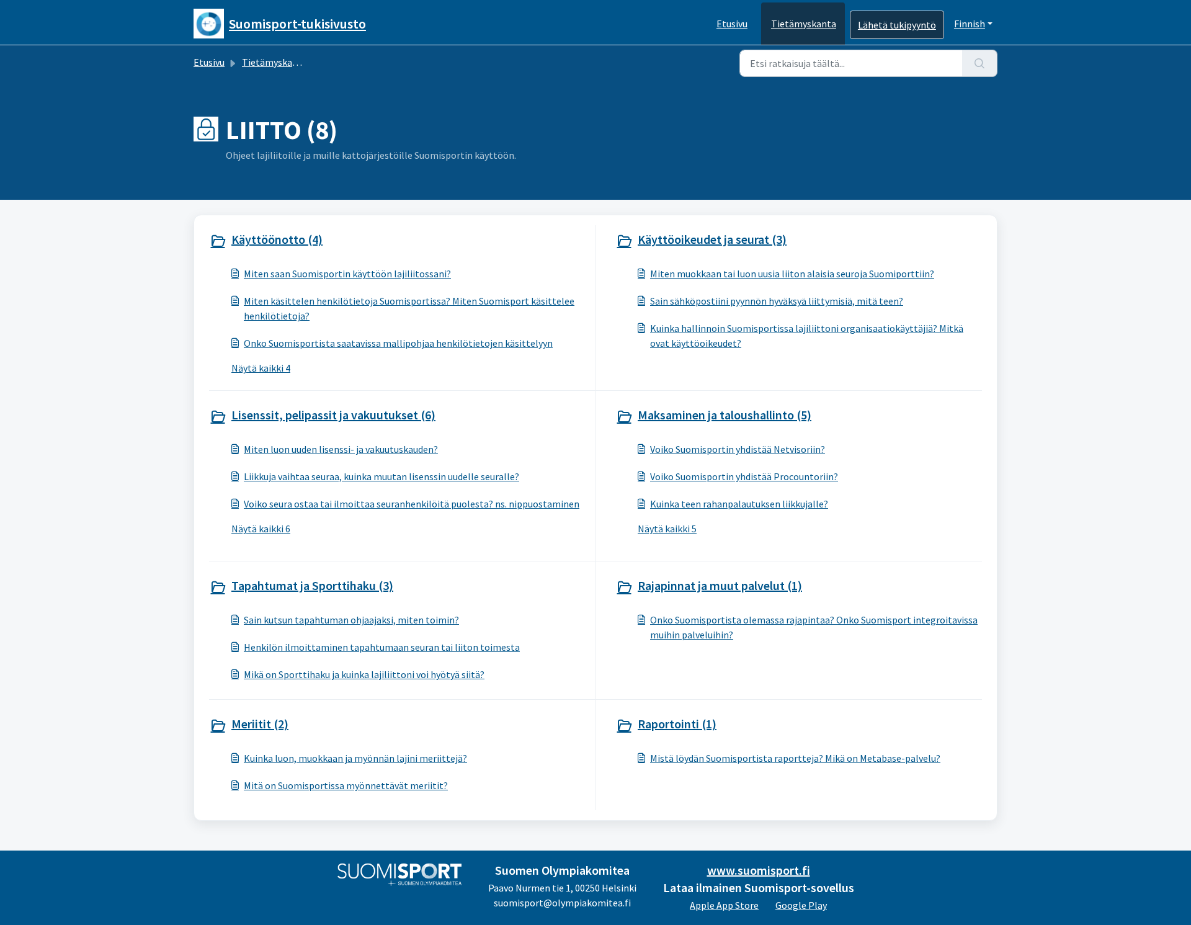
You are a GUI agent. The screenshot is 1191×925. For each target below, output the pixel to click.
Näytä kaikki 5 (667, 528)
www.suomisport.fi (758, 870)
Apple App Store (724, 905)
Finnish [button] (969, 23)
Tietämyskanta (803, 23)
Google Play (801, 905)
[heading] (399, 240)
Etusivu (731, 23)
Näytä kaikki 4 (260, 368)
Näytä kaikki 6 (260, 528)
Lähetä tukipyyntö (897, 25)
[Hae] (979, 63)
